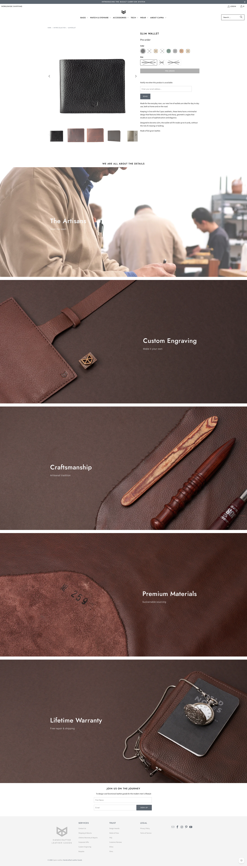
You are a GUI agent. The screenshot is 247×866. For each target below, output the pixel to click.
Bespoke (81, 851)
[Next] (136, 76)
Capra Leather (57, 860)
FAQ (110, 838)
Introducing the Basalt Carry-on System (123, 2)
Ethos (111, 847)
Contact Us (82, 828)
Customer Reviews (115, 842)
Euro (162, 62)
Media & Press (114, 833)
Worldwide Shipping (11, 6)
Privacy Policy (145, 828)
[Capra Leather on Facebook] (177, 827)
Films (111, 851)
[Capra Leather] (123, 12)
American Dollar (149, 62)
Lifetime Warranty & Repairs (88, 838)
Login (233, 6)
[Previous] (49, 76)
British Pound (174, 62)
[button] (84, 18)
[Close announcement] (244, 2)
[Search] (241, 17)
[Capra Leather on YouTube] (191, 827)
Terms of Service (145, 833)
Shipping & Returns (85, 833)
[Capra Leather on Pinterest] (186, 827)
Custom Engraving (84, 847)
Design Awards (114, 828)
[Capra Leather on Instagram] (182, 827)
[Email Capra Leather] (173, 827)
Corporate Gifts (83, 842)
